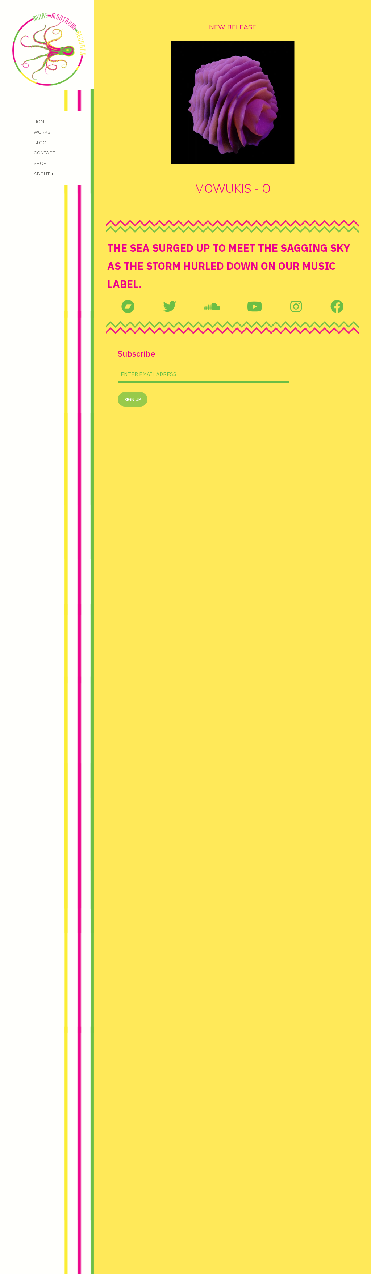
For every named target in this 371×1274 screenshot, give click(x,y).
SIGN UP (132, 399)
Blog (40, 142)
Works (42, 132)
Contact (44, 152)
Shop (40, 163)
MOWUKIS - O (233, 188)
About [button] (42, 173)
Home (40, 121)
